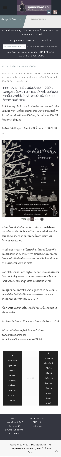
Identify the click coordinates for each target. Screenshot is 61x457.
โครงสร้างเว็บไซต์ (14, 422)
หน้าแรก (5, 66)
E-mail (14, 418)
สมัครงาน (37, 426)
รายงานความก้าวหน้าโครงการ (42, 46)
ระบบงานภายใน (37, 418)
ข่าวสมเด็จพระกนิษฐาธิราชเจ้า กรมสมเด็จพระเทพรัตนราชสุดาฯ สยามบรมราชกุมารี (31, 32)
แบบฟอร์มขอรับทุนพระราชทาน (14, 431)
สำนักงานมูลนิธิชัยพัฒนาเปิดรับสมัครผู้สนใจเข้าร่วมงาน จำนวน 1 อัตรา (12, 381)
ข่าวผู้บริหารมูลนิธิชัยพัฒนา (23, 40)
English (37, 422)
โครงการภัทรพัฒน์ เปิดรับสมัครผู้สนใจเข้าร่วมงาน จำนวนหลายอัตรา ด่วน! (48, 380)
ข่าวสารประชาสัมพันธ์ (14, 46)
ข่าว (14, 66)
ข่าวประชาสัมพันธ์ (27, 66)
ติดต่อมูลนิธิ (14, 426)
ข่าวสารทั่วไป (45, 40)
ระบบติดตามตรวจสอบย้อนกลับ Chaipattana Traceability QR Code (30, 54)
